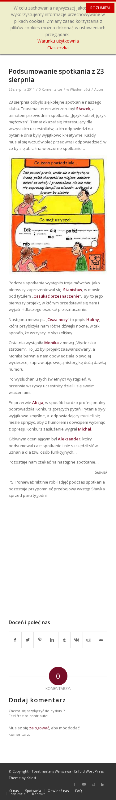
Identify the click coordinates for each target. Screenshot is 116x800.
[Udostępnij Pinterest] (40, 640)
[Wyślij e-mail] (101, 640)
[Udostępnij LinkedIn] (52, 640)
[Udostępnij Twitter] (28, 640)
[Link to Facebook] (74, 784)
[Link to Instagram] (93, 784)
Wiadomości (80, 89)
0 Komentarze (50, 89)
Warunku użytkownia (58, 41)
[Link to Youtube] (84, 784)
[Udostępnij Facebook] (15, 640)
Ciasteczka (58, 48)
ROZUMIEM (100, 7)
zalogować (39, 728)
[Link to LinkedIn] (102, 784)
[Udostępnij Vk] (77, 640)
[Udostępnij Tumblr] (64, 640)
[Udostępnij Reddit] (89, 640)
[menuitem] (14, 790)
